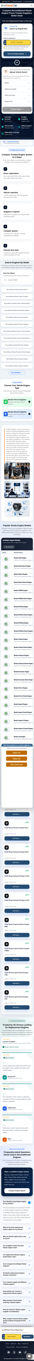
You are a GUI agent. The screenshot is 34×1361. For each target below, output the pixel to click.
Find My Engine (16, 109)
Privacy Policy (10, 1347)
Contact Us (25, 1343)
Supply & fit (16, 753)
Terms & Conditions (22, 1347)
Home (7, 1343)
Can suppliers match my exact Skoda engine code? (13, 1246)
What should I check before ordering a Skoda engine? (12, 1301)
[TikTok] (25, 1352)
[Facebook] (9, 1352)
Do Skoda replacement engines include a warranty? (14, 1274)
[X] (14, 1352)
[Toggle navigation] (31, 5)
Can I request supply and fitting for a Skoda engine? (15, 1283)
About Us (13, 1343)
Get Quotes (27, 1336)
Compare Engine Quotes (17, 1190)
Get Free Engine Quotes (16, 54)
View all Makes (16, 372)
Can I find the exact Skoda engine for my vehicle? (14, 1202)
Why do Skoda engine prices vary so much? (14, 1237)
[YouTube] (20, 1352)
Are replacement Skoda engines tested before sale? (14, 1256)
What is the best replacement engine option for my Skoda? (13, 1228)
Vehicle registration (9, 38)
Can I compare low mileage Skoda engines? (14, 1265)
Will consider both (17, 764)
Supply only (16, 759)
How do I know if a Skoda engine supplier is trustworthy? (14, 1310)
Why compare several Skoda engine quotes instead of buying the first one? (15, 1320)
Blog (19, 1343)
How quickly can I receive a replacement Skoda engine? (12, 1292)
